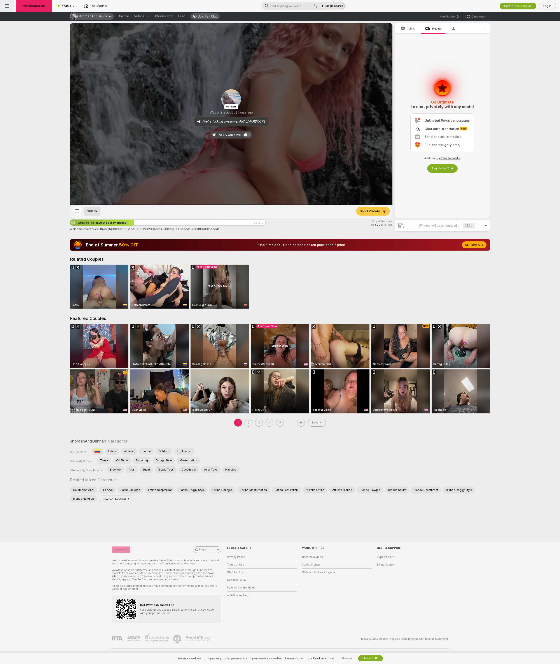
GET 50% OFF (474, 244)
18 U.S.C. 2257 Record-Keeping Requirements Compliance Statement (404, 638)
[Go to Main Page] (34, 6)
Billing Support (386, 564)
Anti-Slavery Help (238, 595)
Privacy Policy (236, 557)
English (203, 549)
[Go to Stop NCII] (199, 638)
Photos (164, 16)
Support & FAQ (386, 557)
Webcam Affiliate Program (318, 572)
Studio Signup (311, 564)
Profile (124, 16)
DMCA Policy (235, 572)
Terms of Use (235, 564)
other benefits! (449, 158)
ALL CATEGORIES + (116, 498)
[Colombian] (97, 451)
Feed (181, 16)
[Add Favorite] (77, 211)
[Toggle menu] (7, 6)
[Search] (316, 6)
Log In (547, 6)
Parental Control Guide (241, 587)
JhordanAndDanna (87, 441)
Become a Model (313, 557)
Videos (142, 16)
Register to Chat (442, 168)
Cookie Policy (323, 658)
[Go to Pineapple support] (177, 639)
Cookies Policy (236, 579)
